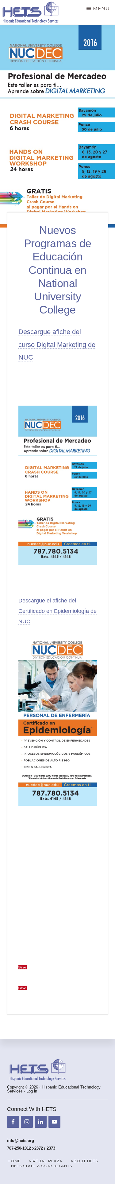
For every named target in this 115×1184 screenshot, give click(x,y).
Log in (31, 1091)
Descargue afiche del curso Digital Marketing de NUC (56, 344)
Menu (101, 8)
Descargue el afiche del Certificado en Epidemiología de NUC (57, 611)
